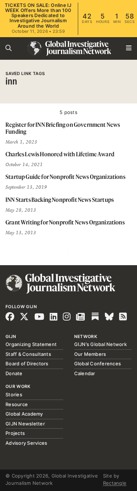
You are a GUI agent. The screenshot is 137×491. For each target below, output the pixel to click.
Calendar (84, 373)
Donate (14, 373)
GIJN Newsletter (25, 424)
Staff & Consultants (28, 354)
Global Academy (24, 414)
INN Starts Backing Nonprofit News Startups (59, 199)
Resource (16, 404)
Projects (15, 433)
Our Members (90, 354)
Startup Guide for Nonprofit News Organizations (65, 176)
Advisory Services (26, 443)
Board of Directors (27, 363)
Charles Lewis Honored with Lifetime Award (59, 154)
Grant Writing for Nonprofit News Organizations (65, 222)
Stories (13, 394)
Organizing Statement (31, 344)
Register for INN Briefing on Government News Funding (62, 128)
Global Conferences (97, 363)
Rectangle (114, 483)
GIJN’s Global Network (100, 344)
